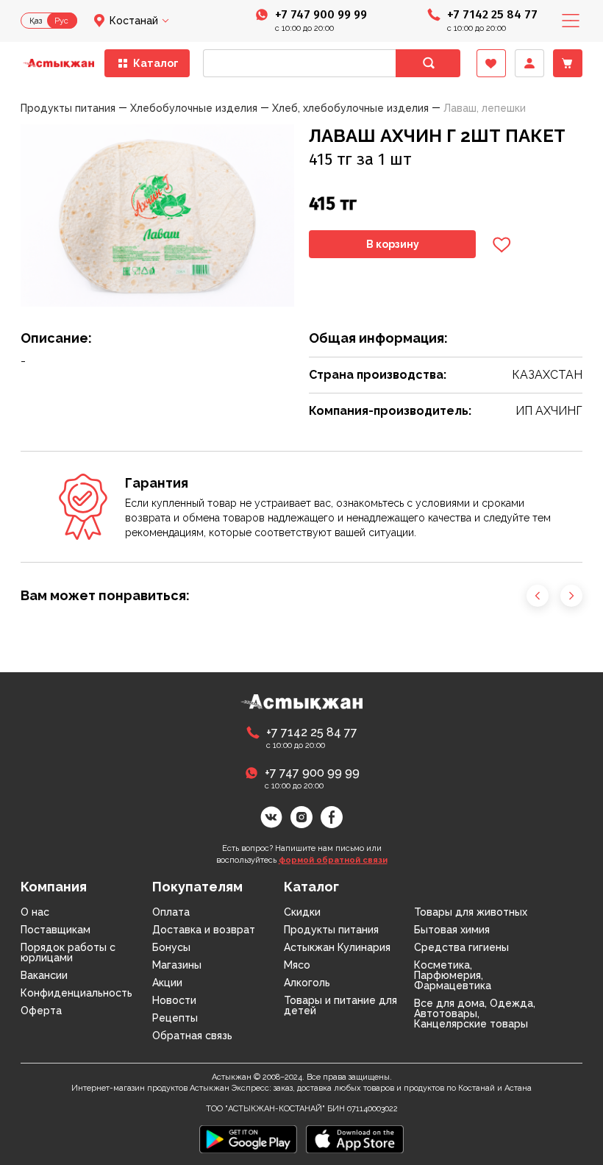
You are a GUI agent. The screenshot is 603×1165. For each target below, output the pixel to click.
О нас (35, 912)
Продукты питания (331, 929)
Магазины (176, 965)
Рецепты (175, 1018)
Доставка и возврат (203, 929)
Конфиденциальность (76, 993)
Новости (174, 1000)
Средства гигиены (461, 947)
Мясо (297, 965)
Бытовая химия (452, 929)
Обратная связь (192, 1035)
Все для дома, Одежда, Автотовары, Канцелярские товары (474, 1013)
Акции (167, 982)
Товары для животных (470, 912)
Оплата (171, 912)
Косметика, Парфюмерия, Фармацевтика (452, 975)
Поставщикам (55, 929)
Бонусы (171, 947)
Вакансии (44, 975)
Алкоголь (307, 982)
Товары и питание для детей (340, 1005)
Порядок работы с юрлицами (68, 952)
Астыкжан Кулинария (337, 947)
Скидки (302, 912)
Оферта (41, 1010)
